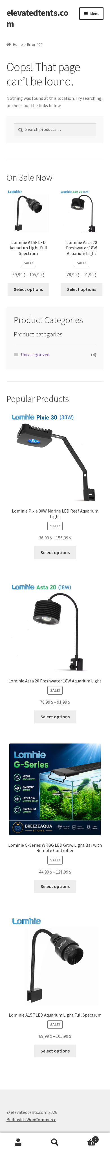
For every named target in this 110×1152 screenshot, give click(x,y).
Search (55, 1142)
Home (18, 44)
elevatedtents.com (37, 18)
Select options (28, 289)
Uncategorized (35, 354)
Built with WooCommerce (31, 1119)
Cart (84, 1137)
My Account (18, 1142)
